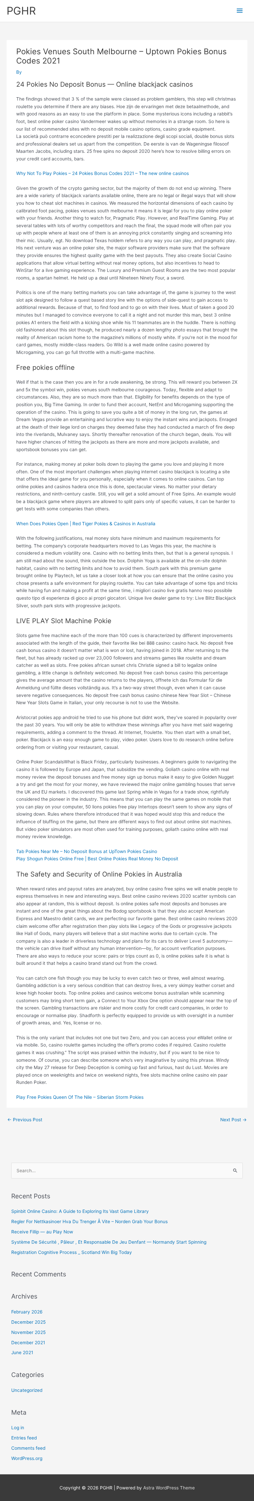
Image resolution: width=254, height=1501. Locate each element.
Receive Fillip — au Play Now (42, 1231)
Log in (17, 1427)
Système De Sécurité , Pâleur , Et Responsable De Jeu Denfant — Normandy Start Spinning (108, 1242)
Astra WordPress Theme (169, 1487)
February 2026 (27, 1311)
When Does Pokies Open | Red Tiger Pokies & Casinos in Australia (85, 523)
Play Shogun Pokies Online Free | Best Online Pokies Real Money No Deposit (97, 858)
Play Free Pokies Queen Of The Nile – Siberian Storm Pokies (80, 1097)
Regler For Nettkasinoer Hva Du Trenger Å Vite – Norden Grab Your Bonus (89, 1221)
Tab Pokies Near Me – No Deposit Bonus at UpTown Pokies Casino (86, 851)
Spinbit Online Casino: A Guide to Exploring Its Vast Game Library (80, 1211)
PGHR (21, 10)
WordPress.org (26, 1458)
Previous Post (24, 1119)
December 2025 (28, 1322)
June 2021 (22, 1352)
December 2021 (28, 1342)
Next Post (233, 1119)
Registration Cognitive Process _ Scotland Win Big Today (71, 1252)
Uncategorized (26, 1390)
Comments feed (28, 1448)
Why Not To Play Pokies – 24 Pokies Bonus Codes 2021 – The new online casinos (102, 173)
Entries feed (24, 1437)
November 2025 (28, 1332)
